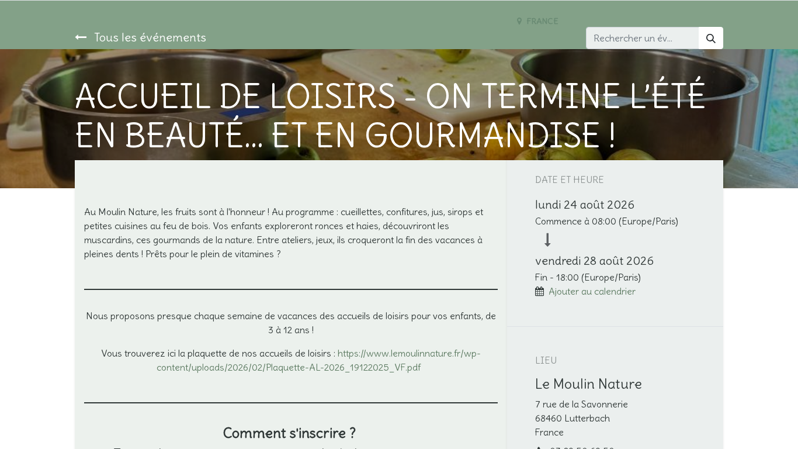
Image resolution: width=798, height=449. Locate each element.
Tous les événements (148, 37)
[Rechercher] (711, 38)
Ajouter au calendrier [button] (592, 291)
